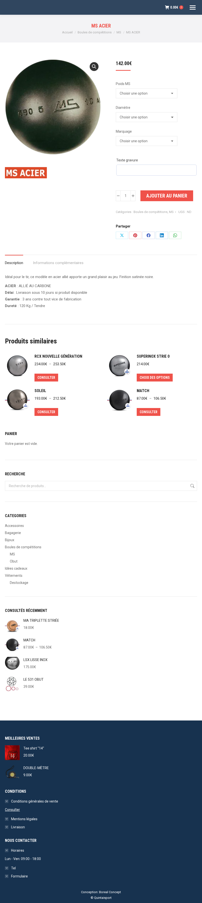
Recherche (191, 486)
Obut (13, 561)
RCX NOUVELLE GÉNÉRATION (58, 356)
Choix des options (155, 378)
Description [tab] (14, 263)
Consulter (46, 378)
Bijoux (9, 540)
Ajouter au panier (166, 196)
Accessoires (14, 526)
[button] (94, 66)
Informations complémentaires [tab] (58, 263)
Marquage (124, 131)
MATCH (143, 390)
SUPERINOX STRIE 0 (153, 356)
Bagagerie (13, 533)
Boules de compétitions (151, 212)
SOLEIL (40, 390)
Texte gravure (127, 160)
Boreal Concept (110, 892)
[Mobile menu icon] (192, 7)
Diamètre (123, 108)
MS (171, 212)
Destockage (19, 583)
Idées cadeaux (16, 568)
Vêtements (13, 576)
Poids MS (123, 84)
